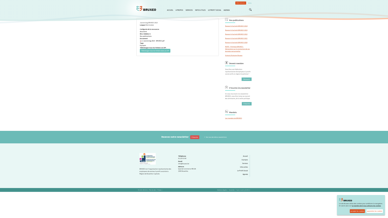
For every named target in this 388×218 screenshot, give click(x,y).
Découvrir (246, 79)
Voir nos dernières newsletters (216, 137)
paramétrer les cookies (374, 211)
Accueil (170, 10)
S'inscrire (195, 137)
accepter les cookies (357, 211)
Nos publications (146, 36)
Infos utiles (200, 10)
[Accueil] (147, 8)
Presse (159, 190)
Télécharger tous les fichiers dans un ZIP (155, 51)
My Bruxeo (241, 3)
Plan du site (152, 190)
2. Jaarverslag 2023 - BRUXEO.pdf (153, 41)
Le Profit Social (214, 10)
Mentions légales (222, 190)
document (143, 31)
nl (251, 3)
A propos (179, 10)
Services (189, 10)
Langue (142, 25)
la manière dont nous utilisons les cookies (366, 206)
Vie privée (231, 190)
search (250, 9)
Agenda (227, 10)
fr (249, 3)
